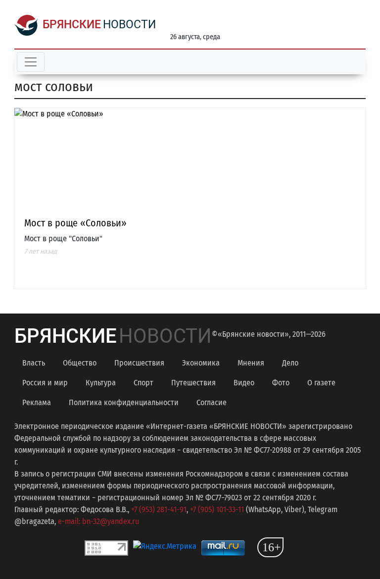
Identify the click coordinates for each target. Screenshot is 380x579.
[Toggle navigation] (31, 62)
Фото (280, 382)
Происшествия (139, 363)
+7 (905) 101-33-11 (217, 509)
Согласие (211, 402)
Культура (101, 382)
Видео (244, 382)
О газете (321, 382)
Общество (79, 363)
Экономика (201, 363)
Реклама (36, 402)
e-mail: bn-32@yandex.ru (98, 521)
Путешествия (193, 382)
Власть (33, 363)
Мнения (251, 363)
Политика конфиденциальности (124, 402)
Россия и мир (45, 382)
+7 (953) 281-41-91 (159, 509)
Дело (290, 363)
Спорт (143, 382)
